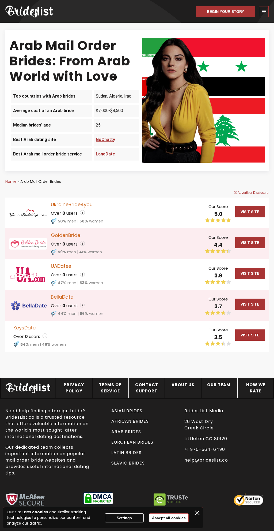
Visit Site (250, 212)
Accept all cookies (169, 518)
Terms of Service (110, 388)
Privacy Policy (74, 388)
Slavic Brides (128, 463)
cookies (40, 512)
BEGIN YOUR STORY (225, 11)
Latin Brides (126, 453)
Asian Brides (126, 411)
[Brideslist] (32, 11)
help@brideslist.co (206, 460)
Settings (124, 518)
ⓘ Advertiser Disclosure (251, 193)
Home (11, 181)
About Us (183, 385)
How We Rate (255, 388)
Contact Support (146, 388)
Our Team (219, 385)
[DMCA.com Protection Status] (98, 499)
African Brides (130, 421)
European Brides (132, 442)
